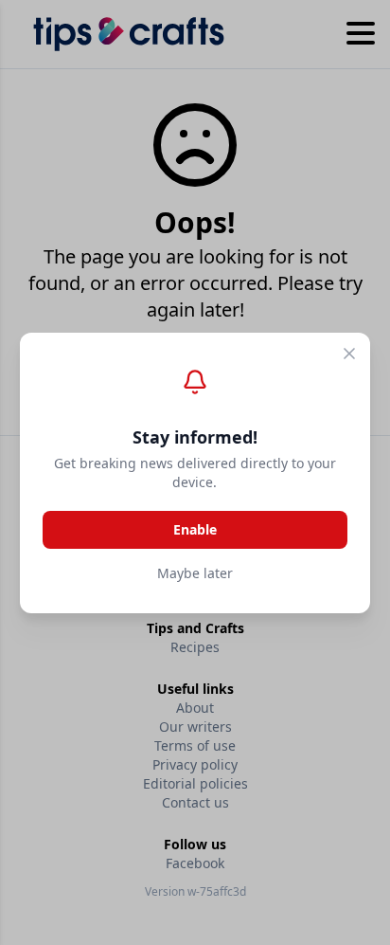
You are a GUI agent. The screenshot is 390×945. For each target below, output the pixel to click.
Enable (195, 529)
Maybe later (195, 573)
